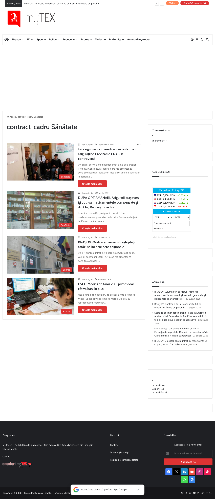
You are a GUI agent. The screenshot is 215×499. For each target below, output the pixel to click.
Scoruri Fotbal (159, 392)
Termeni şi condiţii (119, 452)
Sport (39, 39)
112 (29, 39)
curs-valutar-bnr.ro (168, 237)
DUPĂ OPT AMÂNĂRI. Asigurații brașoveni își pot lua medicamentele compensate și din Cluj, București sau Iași (108, 202)
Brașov (16, 39)
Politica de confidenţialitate (124, 459)
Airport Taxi (158, 388)
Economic (69, 39)
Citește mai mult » (92, 183)
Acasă (12, 116)
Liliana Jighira (87, 144)
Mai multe (115, 39)
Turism (99, 39)
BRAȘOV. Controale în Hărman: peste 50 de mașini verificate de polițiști (61, 3)
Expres (85, 39)
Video (172, 3)
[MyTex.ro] (35, 19)
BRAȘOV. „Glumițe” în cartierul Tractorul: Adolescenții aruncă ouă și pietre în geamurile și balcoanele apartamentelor (180, 295)
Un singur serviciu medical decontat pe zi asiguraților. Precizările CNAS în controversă (107, 154)
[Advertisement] (107, 71)
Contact (7, 456)
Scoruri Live (158, 385)
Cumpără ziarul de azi (195, 3)
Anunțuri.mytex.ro (138, 39)
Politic (53, 39)
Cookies (114, 445)
